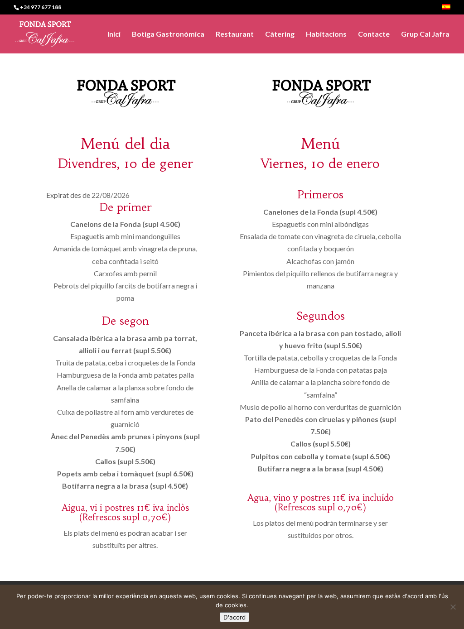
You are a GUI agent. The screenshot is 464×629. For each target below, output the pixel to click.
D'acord (234, 617)
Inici (114, 34)
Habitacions (326, 34)
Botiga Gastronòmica (168, 34)
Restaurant (235, 34)
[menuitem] (446, 9)
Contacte (374, 34)
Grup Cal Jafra (425, 34)
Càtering (280, 34)
